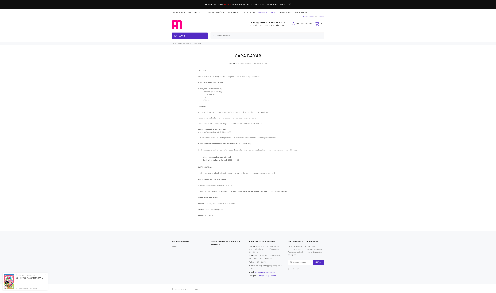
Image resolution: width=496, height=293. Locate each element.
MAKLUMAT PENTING (185, 43)
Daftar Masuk (308, 16)
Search (174, 246)
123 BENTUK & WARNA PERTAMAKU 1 (30, 278)
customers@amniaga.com (264, 272)
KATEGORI (179, 36)
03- (205, 215)
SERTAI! (318, 262)
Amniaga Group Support (266, 275)
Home (174, 43)
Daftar (321, 16)
